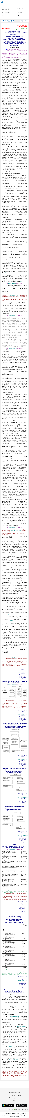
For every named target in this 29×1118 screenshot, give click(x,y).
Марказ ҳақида (14, 1092)
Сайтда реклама (14, 1098)
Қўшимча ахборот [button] (5, 15)
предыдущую (12, 283)
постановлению (23, 672)
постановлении (6, 895)
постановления (7, 341)
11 (21, 1006)
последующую (12, 348)
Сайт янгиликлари (14, 1095)
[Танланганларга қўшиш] (1, 21)
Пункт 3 (13, 1035)
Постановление (15, 1016)
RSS (14, 1100)
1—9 (17, 994)
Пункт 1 (12, 1046)
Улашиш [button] (21, 15)
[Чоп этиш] (13, 21)
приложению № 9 (7, 621)
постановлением (22, 52)
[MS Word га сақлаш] (11, 21)
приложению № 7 (13, 614)
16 (26, 1006)
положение (22, 488)
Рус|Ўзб (25, 20)
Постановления (14, 295)
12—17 (25, 994)
